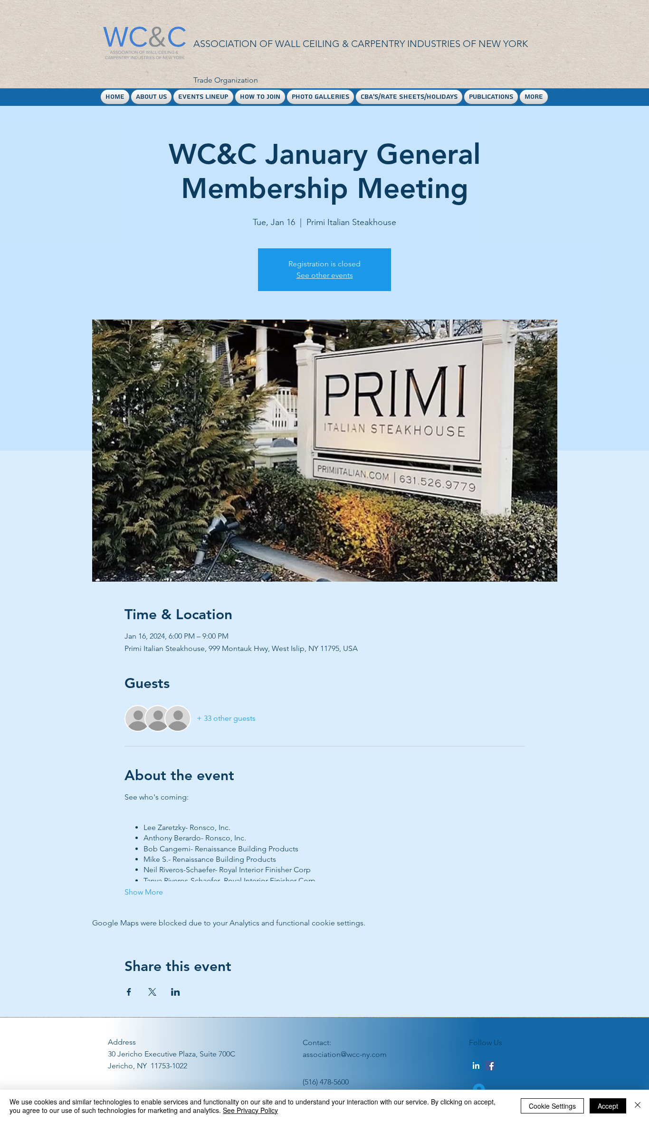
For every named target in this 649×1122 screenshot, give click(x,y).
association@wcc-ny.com (345, 1054)
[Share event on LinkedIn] (175, 992)
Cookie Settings (552, 1106)
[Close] (637, 1105)
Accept (608, 1106)
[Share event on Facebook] (129, 992)
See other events (324, 275)
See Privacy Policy (250, 1110)
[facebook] (490, 1065)
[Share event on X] (152, 992)
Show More (143, 891)
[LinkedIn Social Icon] (476, 1065)
